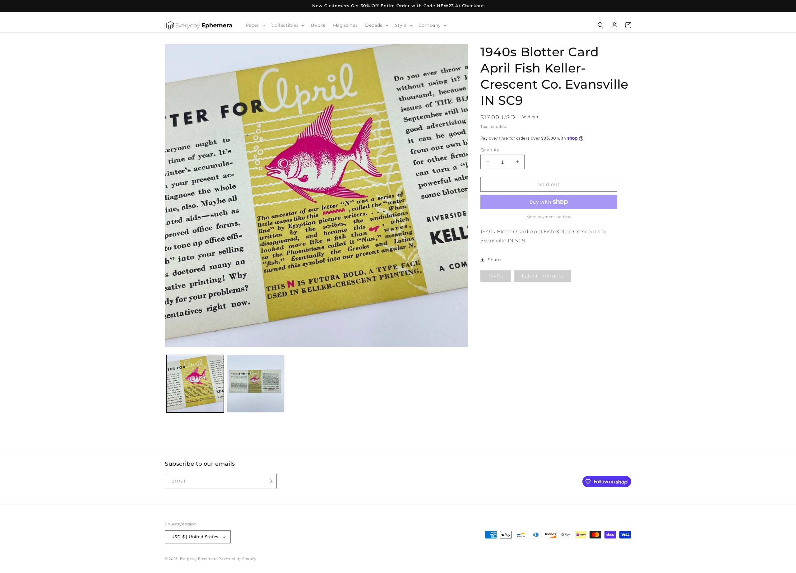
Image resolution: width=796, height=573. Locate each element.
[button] (255, 25)
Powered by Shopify (238, 559)
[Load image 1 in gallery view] (195, 383)
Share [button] (494, 260)
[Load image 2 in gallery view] (256, 383)
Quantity (489, 149)
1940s (495, 276)
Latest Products (542, 276)
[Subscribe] (269, 481)
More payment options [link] (548, 216)
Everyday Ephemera (199, 559)
